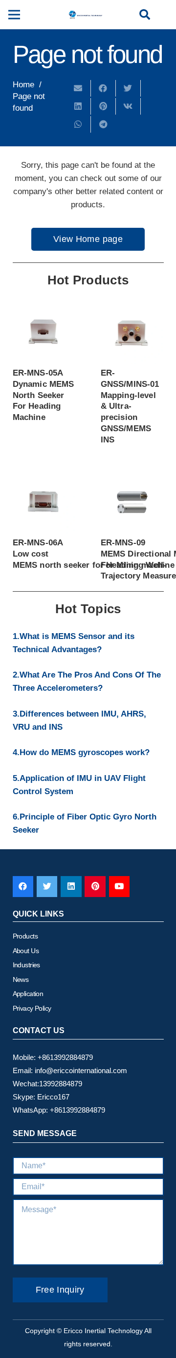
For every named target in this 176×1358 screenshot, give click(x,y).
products (25, 936)
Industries (26, 965)
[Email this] (78, 88)
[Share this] (103, 88)
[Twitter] (47, 886)
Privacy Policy (32, 1008)
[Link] (85, 15)
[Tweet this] (128, 88)
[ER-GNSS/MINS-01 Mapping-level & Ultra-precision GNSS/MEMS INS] (132, 332)
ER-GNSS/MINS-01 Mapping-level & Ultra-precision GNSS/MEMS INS (130, 406)
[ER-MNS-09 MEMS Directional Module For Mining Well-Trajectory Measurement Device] (132, 502)
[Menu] (13, 14)
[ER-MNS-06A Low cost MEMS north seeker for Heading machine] (44, 502)
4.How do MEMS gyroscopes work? (81, 752)
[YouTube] (119, 886)
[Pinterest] (95, 886)
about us (26, 951)
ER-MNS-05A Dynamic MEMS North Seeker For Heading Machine (43, 395)
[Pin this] (103, 106)
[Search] (144, 14)
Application (28, 994)
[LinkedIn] (71, 886)
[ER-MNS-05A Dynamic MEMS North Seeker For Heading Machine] (44, 332)
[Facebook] (23, 886)
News (21, 979)
